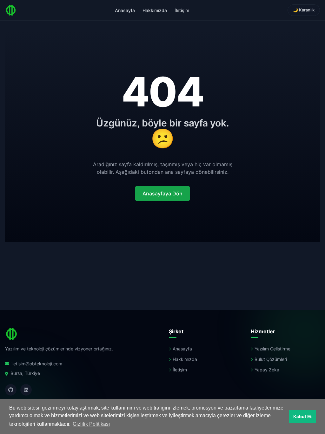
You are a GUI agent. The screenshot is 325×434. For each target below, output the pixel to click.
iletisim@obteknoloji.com (36, 363)
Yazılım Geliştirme (272, 348)
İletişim (182, 10)
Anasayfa (125, 10)
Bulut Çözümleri (271, 359)
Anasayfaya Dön (162, 193)
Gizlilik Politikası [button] (91, 424)
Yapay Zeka (267, 369)
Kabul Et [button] (302, 416)
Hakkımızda (155, 10)
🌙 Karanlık (304, 9)
